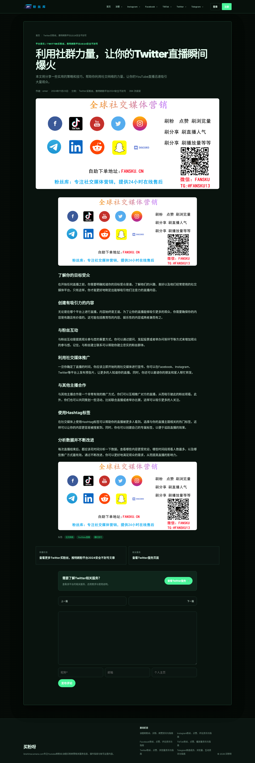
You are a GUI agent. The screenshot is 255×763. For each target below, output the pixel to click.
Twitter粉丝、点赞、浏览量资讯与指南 (157, 752)
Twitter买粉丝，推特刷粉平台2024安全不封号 (65, 35)
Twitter (180, 6)
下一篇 (190, 601)
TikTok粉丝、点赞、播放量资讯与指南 (194, 743)
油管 (118, 6)
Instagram (132, 6)
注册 (226, 6)
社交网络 (69, 537)
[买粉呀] (34, 6)
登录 (215, 6)
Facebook (150, 6)
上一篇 (64, 601)
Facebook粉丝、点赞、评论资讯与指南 (156, 743)
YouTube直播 (84, 537)
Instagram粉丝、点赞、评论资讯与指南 (194, 735)
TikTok (166, 6)
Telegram (196, 6)
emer (45, 91)
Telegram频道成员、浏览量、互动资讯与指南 (194, 752)
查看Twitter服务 (178, 580)
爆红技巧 (98, 537)
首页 (109, 6)
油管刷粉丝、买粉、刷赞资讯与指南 (156, 733)
